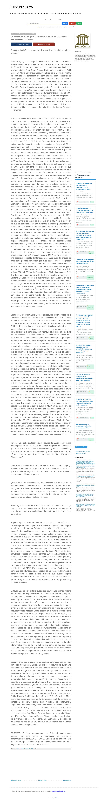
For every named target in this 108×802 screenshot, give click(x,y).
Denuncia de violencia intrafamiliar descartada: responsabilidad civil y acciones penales (84, 402)
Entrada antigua (67, 780)
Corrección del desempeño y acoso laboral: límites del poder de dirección (85, 261)
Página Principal (42, 780)
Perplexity (72, 23)
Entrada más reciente (16, 780)
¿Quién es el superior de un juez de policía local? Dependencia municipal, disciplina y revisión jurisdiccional (85, 289)
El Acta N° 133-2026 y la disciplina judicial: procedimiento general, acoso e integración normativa (84, 349)
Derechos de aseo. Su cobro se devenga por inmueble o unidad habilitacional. (85, 475)
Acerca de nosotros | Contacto (83, 451)
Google (65, 23)
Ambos (79, 23)
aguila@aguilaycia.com (59, 791)
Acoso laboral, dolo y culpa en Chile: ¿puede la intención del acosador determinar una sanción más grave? (85, 235)
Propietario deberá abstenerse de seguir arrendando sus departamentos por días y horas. (85, 485)
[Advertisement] (41, 766)
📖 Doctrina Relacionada (44, 44)
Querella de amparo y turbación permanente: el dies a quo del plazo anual (84, 210)
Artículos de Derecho (81, 453)
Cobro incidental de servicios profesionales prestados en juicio (83, 426)
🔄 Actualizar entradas (81, 447)
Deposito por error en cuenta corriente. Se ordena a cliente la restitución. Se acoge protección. (85, 505)
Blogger (58, 798)
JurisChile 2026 (21, 7)
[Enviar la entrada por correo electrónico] (36, 748)
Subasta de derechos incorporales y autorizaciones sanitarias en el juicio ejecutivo (84, 377)
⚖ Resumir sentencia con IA (21, 44)
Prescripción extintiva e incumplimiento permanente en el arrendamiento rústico (84, 186)
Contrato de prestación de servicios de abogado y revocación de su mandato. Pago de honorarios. (85, 495)
